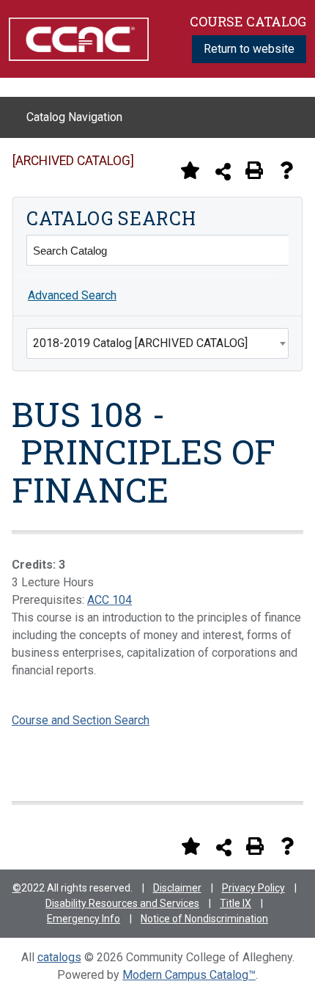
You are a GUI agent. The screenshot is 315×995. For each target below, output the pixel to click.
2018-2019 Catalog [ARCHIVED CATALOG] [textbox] (140, 343)
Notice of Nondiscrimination (204, 919)
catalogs (59, 957)
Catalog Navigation (74, 117)
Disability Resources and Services (122, 903)
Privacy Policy (253, 888)
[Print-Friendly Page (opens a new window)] (254, 170)
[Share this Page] (223, 171)
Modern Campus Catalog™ (189, 975)
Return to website (249, 49)
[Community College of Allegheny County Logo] (79, 38)
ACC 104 (109, 600)
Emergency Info (83, 919)
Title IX (235, 903)
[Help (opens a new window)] (286, 170)
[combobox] (157, 343)
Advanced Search (72, 295)
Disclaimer (177, 888)
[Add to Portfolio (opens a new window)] (189, 170)
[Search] (273, 250)
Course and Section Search (80, 720)
